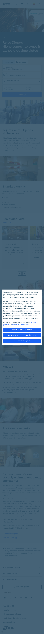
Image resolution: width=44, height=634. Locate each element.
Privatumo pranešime (20, 325)
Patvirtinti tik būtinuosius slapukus (22, 335)
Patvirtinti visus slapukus (22, 330)
